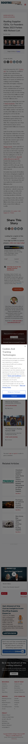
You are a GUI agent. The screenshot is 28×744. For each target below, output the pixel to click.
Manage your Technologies (14, 392)
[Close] (25, 346)
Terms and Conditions (14, 376)
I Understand (14, 396)
